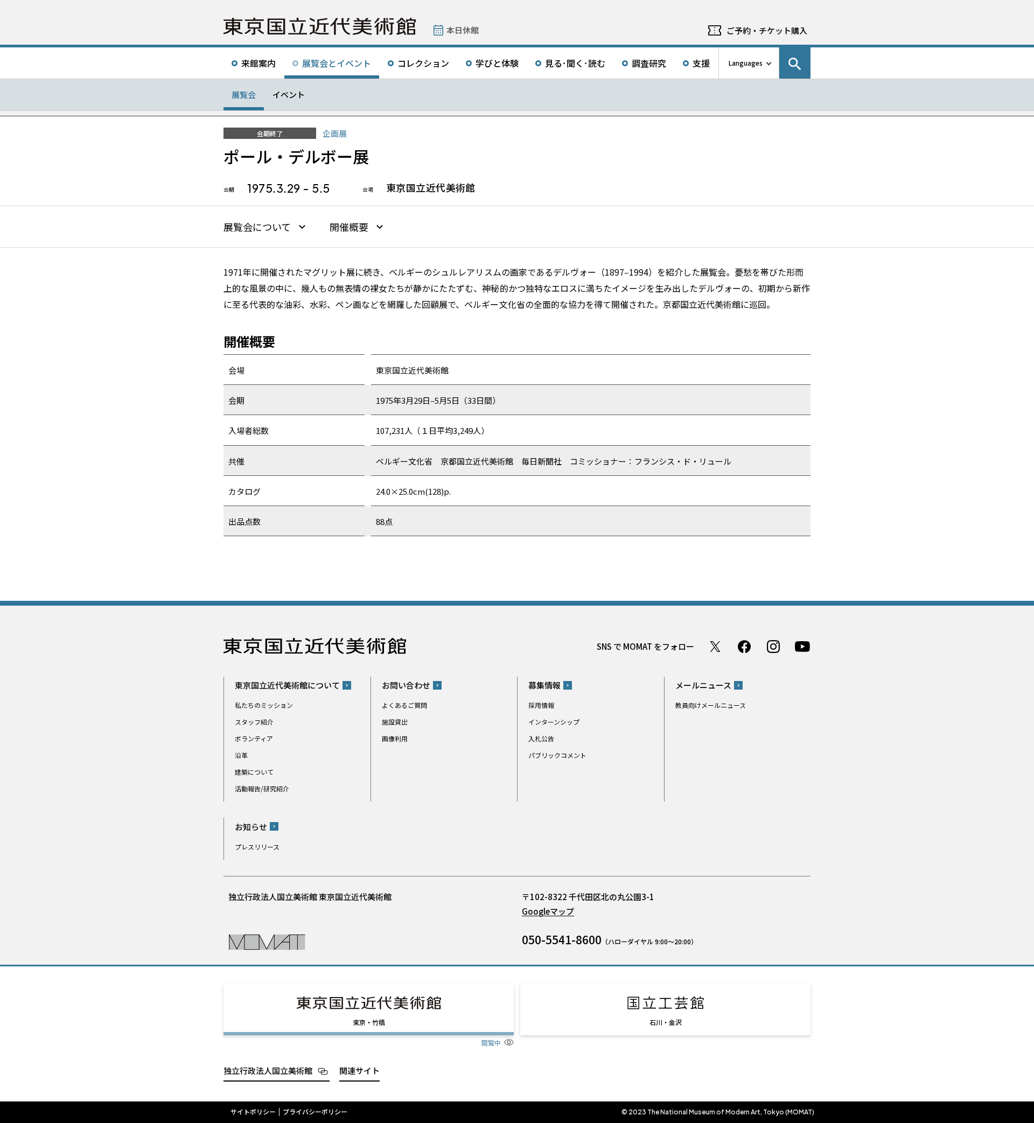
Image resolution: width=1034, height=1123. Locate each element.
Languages (746, 62)
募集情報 (544, 685)
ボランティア (254, 738)
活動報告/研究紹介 (262, 788)
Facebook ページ (744, 646)
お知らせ (251, 826)
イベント (289, 94)
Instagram (773, 646)
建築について (254, 771)
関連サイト (359, 1070)
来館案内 (258, 63)
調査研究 (649, 63)
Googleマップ (548, 911)
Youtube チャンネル (802, 646)
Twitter (715, 646)
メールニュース (703, 685)
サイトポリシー (253, 1111)
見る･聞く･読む (575, 63)
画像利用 (395, 738)
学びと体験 (497, 63)
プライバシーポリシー (315, 1111)
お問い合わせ (406, 685)
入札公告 (541, 738)
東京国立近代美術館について (287, 685)
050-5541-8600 (562, 939)
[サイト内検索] (795, 63)
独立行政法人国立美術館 (267, 1070)
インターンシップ (553, 721)
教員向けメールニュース (710, 705)
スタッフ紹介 (254, 721)
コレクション (423, 63)
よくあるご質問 (404, 705)
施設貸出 (395, 721)
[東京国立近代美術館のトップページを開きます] (266, 941)
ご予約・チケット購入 (766, 30)
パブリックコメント (557, 755)
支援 (701, 63)
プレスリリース (257, 846)
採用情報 (541, 705)
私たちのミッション (264, 705)
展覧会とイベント (336, 63)
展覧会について (257, 227)
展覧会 (244, 94)
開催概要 (349, 227)
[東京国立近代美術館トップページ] (319, 26)
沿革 (241, 755)
